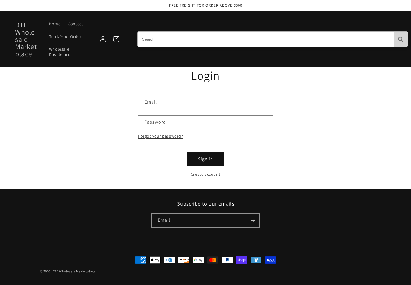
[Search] (401, 39)
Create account (205, 174)
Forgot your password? (160, 136)
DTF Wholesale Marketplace (74, 271)
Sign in (205, 159)
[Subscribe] (252, 220)
